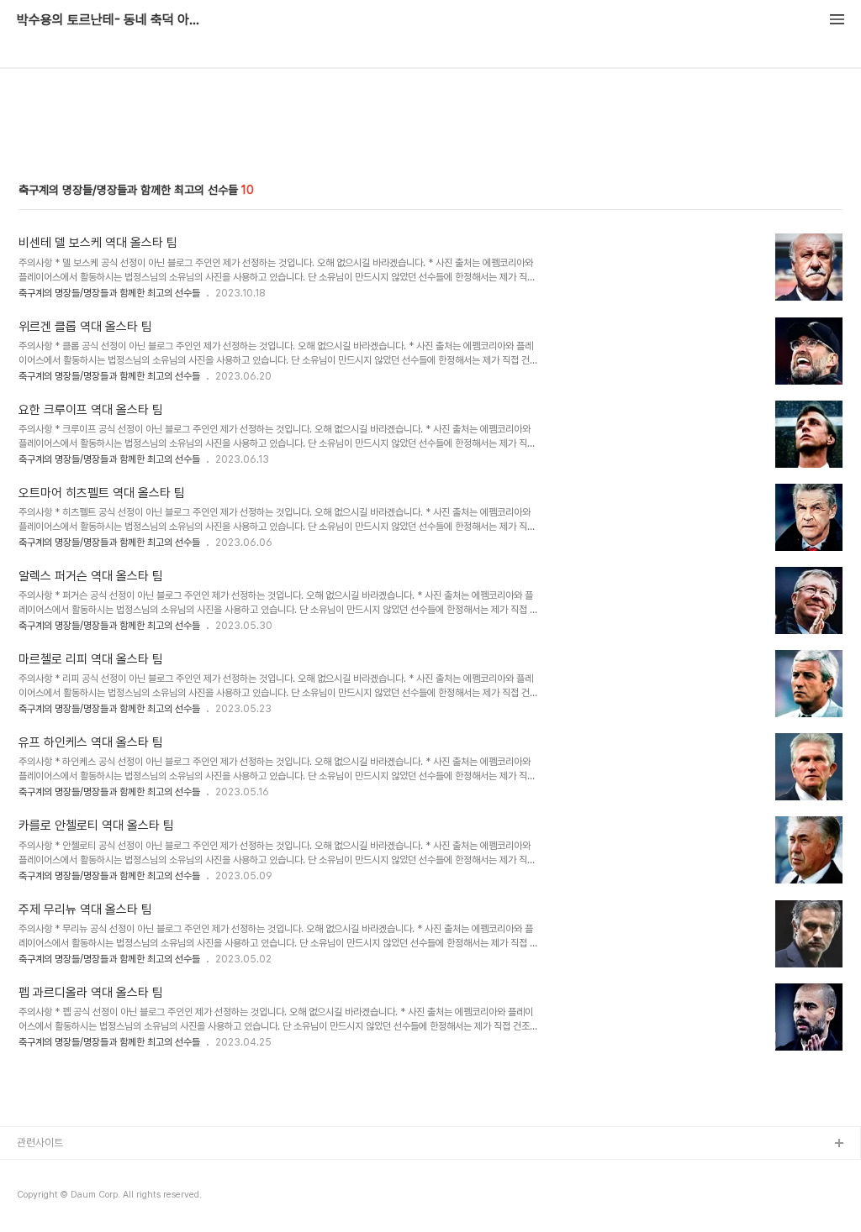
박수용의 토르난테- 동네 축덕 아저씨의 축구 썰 (109, 20)
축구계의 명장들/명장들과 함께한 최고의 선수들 (109, 293)
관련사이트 (40, 1142)
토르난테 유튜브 (51, 1171)
